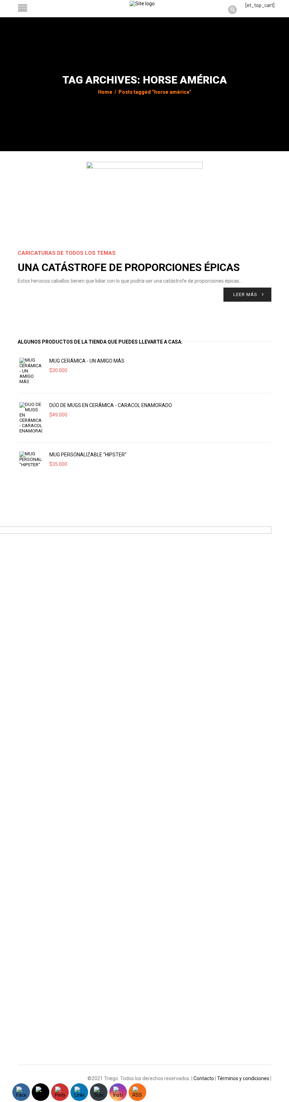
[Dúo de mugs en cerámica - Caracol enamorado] (31, 417)
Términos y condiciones (243, 1078)
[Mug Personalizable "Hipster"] (31, 459)
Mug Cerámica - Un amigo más (86, 361)
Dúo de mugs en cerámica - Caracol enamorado (110, 405)
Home (105, 92)
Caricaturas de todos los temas (67, 253)
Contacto (203, 1078)
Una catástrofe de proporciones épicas (129, 267)
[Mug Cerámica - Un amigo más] (31, 371)
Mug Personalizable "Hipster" (88, 454)
